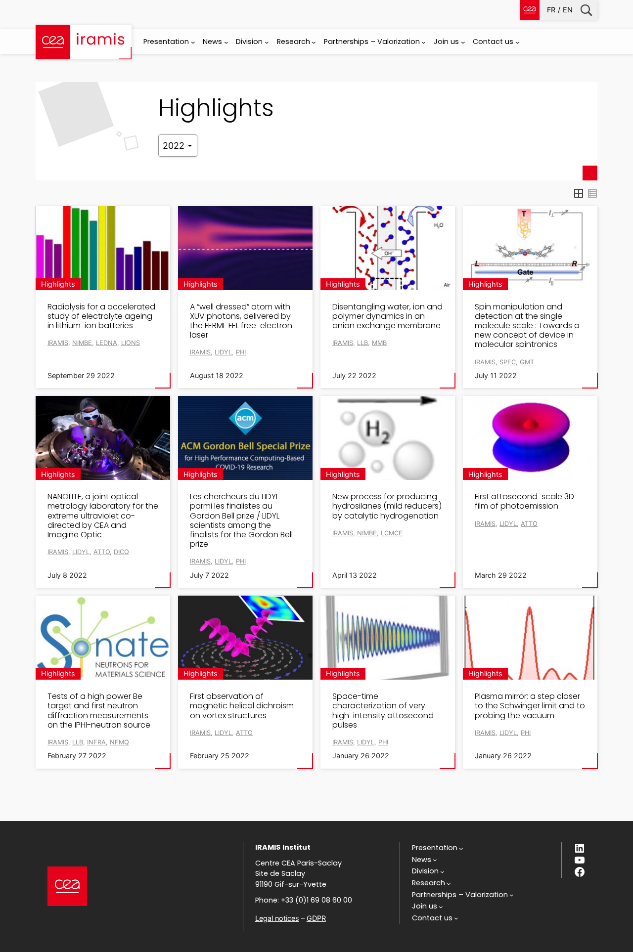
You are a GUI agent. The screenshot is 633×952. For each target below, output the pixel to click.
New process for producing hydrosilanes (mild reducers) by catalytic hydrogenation (387, 506)
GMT (527, 362)
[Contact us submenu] (517, 42)
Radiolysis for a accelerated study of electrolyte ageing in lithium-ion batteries (101, 316)
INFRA (96, 742)
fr (551, 9)
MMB (379, 342)
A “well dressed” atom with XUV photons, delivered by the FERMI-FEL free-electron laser (241, 321)
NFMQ (119, 742)
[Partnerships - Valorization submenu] (423, 42)
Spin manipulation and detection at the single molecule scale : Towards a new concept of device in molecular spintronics (527, 325)
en (568, 9)
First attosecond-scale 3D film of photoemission (524, 501)
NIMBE (82, 342)
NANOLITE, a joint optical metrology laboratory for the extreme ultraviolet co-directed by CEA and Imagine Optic (102, 515)
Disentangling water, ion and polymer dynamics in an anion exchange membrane (387, 316)
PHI (241, 352)
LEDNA (106, 342)
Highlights (58, 284)
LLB (362, 342)
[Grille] (579, 193)
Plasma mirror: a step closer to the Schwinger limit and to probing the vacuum (530, 706)
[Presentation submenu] (193, 42)
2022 (175, 145)
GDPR (316, 918)
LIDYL (223, 352)
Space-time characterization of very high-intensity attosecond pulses (383, 711)
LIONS (130, 342)
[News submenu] (226, 42)
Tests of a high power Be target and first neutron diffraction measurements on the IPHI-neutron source (98, 711)
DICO (121, 552)
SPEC (507, 362)
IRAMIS (57, 342)
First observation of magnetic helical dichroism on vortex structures (242, 706)
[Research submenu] (314, 42)
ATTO (101, 552)
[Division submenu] (267, 42)
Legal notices (277, 918)
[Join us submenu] (463, 42)
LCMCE (392, 533)
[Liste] (592, 193)
